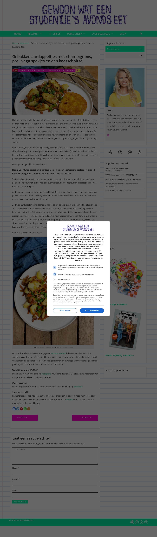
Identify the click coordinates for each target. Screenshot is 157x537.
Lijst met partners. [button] (87, 292)
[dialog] (78, 268)
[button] (78, 279)
